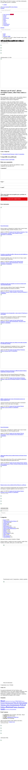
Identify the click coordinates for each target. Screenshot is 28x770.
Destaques (22, 232)
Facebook (3, 159)
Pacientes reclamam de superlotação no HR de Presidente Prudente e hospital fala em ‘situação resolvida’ (14, 371)
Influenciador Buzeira (22, 463)
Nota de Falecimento (4, 225)
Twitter (6, 159)
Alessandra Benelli (6, 154)
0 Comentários (21, 154)
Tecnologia (3, 263)
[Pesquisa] (1, 12)
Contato (5, 4)
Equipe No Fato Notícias (14, 232)
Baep (9, 351)
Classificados (6, 25)
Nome (2, 181)
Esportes (5, 22)
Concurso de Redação (22, 292)
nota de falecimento (18, 434)
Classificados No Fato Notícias (10, 521)
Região (4, 16)
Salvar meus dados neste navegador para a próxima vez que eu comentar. (13, 195)
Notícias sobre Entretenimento (12, 262)
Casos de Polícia (8, 407)
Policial (4, 15)
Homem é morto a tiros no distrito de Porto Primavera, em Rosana (13, 484)
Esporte (5, 524)
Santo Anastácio (8, 14)
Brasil (4, 19)
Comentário (4, 168)
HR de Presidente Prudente (14, 379)
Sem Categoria (6, 535)
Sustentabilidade (6, 536)
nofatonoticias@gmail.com (12, 717)
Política (4, 20)
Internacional (6, 18)
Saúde (4, 21)
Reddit (12, 159)
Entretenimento (6, 24)
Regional (12, 154)
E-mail (9, 159)
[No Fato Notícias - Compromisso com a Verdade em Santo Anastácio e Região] (9, 6)
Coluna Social (6, 522)
